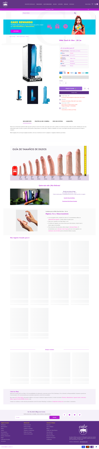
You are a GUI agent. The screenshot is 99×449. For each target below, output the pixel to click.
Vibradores (64, 397)
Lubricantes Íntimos (73, 227)
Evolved (71, 53)
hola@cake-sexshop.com (58, 401)
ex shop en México (73, 437)
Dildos (11, 399)
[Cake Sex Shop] (49, 25)
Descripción (27, 121)
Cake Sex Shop (12, 36)
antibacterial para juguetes (53, 219)
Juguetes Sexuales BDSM (18, 399)
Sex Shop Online (19, 397)
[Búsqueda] (75, 13)
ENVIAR (54, 417)
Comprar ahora (74, 92)
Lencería (26, 399)
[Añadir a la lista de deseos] (85, 88)
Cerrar (88, 9)
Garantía (69, 121)
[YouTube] (74, 415)
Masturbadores (70, 397)
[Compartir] (88, 88)
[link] (27, 220)
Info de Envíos (58, 121)
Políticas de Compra (42, 121)
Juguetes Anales (77, 397)
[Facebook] (64, 415)
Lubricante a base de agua (62, 228)
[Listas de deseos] (92, 4)
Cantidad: (61, 80)
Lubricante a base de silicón (54, 230)
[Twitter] (79, 415)
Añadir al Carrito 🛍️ (71, 88)
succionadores (84, 438)
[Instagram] (69, 415)
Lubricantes (83, 397)
